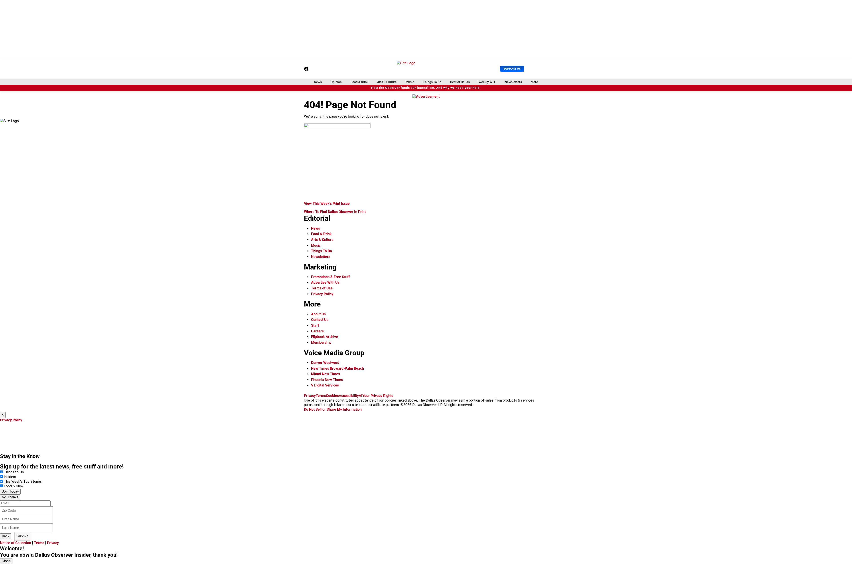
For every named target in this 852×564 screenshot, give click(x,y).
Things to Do (14, 472)
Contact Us (319, 320)
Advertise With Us (325, 282)
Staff (315, 325)
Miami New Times (325, 374)
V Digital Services (325, 385)
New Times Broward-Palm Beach (337, 368)
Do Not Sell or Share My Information (333, 409)
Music (410, 82)
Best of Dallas (460, 82)
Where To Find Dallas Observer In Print (335, 212)
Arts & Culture (387, 82)
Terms (321, 396)
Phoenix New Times (327, 380)
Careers (317, 331)
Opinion (336, 82)
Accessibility (349, 396)
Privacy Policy (322, 294)
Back (6, 536)
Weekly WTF (487, 82)
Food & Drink (359, 82)
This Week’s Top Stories (23, 481)
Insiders (10, 477)
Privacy (310, 396)
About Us (318, 314)
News (318, 82)
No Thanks (10, 497)
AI (360, 396)
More (534, 82)
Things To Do (432, 82)
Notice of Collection (15, 543)
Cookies (332, 396)
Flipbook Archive (324, 337)
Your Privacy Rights (377, 396)
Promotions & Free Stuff (330, 277)
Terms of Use (322, 288)
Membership (321, 342)
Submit (22, 536)
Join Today (10, 491)
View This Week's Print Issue (327, 203)
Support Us (512, 68)
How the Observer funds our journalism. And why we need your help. (426, 88)
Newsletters (513, 82)
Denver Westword (325, 363)
